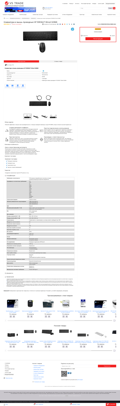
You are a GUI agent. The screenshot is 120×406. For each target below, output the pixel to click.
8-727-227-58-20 (48, 7)
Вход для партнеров (110, 3)
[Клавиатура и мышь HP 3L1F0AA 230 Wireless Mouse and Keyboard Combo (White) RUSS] (100, 334)
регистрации (80, 379)
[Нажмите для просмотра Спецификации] (17, 86)
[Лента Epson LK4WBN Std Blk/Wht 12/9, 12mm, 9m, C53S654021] (83, 304)
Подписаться (107, 366)
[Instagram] (70, 373)
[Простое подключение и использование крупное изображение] (41, 131)
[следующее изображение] (75, 100)
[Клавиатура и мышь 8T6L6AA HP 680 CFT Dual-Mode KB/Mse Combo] (12, 334)
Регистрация (98, 39)
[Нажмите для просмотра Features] (12, 86)
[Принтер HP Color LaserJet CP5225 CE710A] (47, 304)
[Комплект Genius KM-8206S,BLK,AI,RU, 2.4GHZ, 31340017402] (47, 334)
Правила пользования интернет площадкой (56, 395)
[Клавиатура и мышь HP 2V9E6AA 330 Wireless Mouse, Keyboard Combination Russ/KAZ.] (65, 334)
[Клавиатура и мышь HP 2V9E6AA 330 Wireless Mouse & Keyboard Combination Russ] (83, 334)
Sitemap (45, 395)
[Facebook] (68, 373)
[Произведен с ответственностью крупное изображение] (41, 139)
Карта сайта (41, 395)
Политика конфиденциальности (75, 395)
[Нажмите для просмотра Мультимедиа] (7, 86)
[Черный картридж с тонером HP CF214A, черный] (12, 304)
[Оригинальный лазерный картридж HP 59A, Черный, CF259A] (100, 304)
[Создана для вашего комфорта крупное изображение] (7, 131)
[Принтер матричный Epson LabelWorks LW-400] (30, 304)
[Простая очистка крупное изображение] (7, 139)
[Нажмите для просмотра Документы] (23, 86)
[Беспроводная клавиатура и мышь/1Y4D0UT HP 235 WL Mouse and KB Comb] (30, 334)
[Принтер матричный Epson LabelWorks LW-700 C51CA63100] (65, 304)
